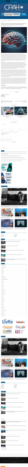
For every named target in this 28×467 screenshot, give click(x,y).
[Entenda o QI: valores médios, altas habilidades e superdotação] (3, 242)
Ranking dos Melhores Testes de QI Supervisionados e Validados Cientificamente (15, 250)
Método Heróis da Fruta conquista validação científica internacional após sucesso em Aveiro (10, 155)
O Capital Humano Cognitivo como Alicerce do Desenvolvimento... (21, 116)
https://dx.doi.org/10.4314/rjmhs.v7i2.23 (17, 88)
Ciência (14, 273)
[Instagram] (13, 2)
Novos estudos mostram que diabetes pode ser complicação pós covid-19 (14, 254)
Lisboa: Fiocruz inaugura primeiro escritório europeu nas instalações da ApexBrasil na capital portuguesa (12, 157)
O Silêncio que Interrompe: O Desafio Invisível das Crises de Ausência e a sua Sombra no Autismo (11, 160)
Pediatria (14, 305)
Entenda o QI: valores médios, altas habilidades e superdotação (13, 241)
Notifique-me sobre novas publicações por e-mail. (6, 140)
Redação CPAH (7, 94)
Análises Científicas (14, 265)
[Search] (26, 18)
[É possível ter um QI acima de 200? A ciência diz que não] (3, 246)
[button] (10, 1)
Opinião (5, 20)
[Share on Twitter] (16, 91)
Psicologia (14, 311)
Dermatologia (14, 276)
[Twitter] (12, 2)
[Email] (16, 2)
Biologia (14, 270)
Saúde (14, 316)
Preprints (14, 308)
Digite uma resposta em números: (5, 133)
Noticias (14, 296)
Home (1, 20)
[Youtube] (15, 2)
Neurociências (14, 293)
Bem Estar (14, 268)
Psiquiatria (14, 313)
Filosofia (14, 282)
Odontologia (14, 299)
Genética (14, 287)
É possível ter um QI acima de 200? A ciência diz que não (12, 245)
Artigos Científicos (14, 267)
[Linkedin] (14, 2)
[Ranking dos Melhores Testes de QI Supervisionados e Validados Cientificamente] (3, 251)
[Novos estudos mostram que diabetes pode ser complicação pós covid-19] (3, 255)
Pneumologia (14, 307)
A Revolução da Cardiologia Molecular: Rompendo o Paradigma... (7, 116)
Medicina (14, 288)
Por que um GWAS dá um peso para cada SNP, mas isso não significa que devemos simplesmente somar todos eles (7, 229)
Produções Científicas (14, 310)
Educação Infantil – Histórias (14, 279)
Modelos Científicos (14, 290)
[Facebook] (11, 2)
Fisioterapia (14, 285)
